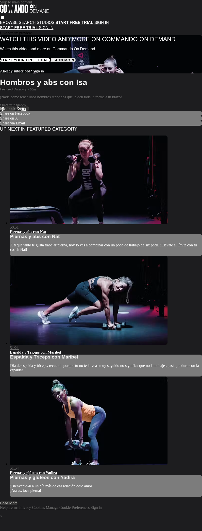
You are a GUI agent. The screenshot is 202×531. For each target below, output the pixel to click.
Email (24, 108)
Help (4, 507)
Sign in (101, 22)
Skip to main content (16, 2)
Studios (45, 22)
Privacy (25, 507)
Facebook (8, 108)
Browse (9, 22)
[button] (2, 17)
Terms (14, 507)
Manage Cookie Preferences (68, 507)
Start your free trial (25, 60)
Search (28, 22)
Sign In (46, 28)
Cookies (39, 507)
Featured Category (14, 89)
